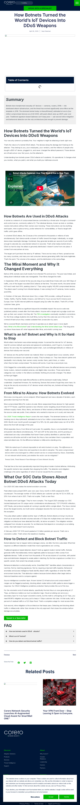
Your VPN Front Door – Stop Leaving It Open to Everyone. (58, 712)
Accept (51, 797)
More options (35, 797)
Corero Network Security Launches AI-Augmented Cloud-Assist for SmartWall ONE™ (18, 715)
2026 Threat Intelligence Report (19, 417)
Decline (66, 797)
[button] (18, 663)
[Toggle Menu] (77, 3)
